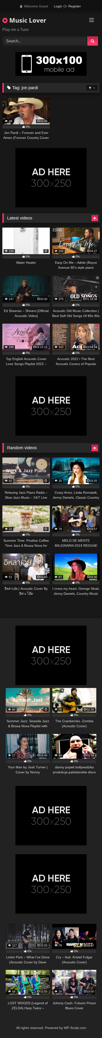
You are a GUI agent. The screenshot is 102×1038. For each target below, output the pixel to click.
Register (74, 6)
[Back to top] (87, 1023)
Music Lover (27, 20)
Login (58, 6)
